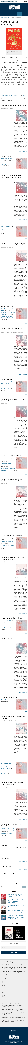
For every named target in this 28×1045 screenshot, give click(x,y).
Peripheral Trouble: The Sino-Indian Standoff (7, 383)
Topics (14, 13)
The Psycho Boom (7, 625)
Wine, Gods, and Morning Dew (7, 160)
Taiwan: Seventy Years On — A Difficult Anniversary (7, 830)
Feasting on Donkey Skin (7, 542)
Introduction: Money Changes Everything (13, 105)
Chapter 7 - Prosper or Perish (10, 638)
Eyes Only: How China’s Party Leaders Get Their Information (16, 901)
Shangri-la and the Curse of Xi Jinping (8, 313)
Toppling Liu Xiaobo (6, 164)
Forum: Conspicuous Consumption (11, 535)
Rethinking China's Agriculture (6, 773)
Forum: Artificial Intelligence (9, 697)
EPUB (23, 95)
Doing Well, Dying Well (7, 628)
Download (24, 151)
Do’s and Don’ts (7, 233)
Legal (16, 1)
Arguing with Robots (6, 700)
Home (3, 13)
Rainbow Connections (7, 834)
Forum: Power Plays (7, 379)
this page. (23, 974)
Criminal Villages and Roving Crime (6, 768)
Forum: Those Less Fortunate (10, 761)
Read (20, 151)
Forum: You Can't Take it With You (11, 618)
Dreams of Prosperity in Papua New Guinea (7, 460)
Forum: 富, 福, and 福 (7, 156)
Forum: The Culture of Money (10, 224)
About (2, 1)
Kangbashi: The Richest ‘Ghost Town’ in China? (7, 318)
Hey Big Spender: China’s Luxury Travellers (7, 547)
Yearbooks (20, 13)
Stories (8, 13)
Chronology (4, 845)
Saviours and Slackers (7, 227)
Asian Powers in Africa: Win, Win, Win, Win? (8, 389)
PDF (19, 95)
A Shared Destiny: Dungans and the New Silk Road (9, 469)
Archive (3, 988)
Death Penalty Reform (7, 764)
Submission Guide (7, 1)
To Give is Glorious (8, 621)
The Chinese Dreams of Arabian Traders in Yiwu (7, 465)
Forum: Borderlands (7, 306)
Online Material (6, 866)
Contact (12, 1)
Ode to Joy (7, 230)
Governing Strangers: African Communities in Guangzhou (16, 911)
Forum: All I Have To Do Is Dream (11, 456)
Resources (25, 13)
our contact (13, 1021)
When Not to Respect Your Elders (7, 309)
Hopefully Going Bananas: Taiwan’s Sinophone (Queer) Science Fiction (15, 917)
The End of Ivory (7, 539)
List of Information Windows (9, 874)
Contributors (5, 858)
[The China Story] (14, 7)
